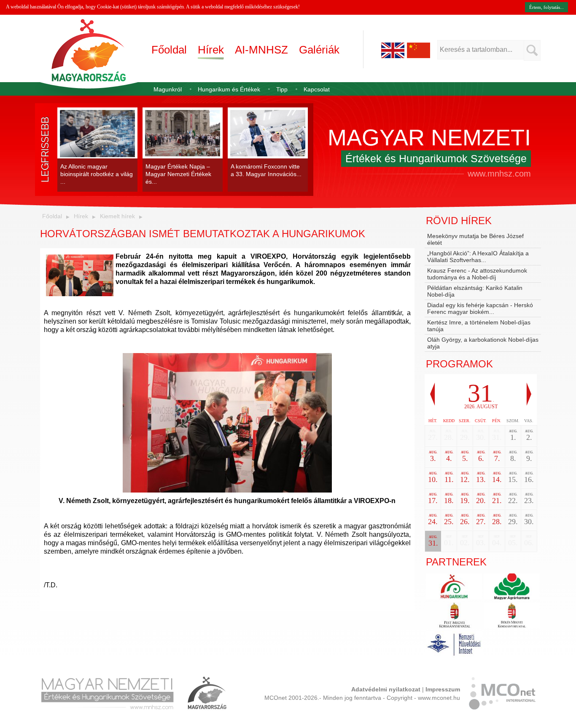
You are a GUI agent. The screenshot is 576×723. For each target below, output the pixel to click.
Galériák (319, 49)
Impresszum (442, 689)
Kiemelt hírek (117, 216)
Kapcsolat (317, 89)
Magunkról (167, 89)
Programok (459, 364)
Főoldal (169, 49)
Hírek (211, 49)
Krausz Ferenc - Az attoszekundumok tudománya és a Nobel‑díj (477, 274)
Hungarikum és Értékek (229, 89)
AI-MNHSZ (261, 49)
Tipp (282, 89)
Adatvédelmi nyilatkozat (385, 689)
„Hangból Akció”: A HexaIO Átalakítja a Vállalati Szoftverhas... (478, 256)
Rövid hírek (459, 220)
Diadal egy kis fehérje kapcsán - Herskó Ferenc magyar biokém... (480, 308)
